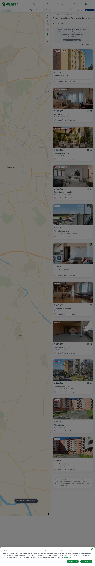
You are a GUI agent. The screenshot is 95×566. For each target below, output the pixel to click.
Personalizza (73, 561)
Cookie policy (67, 557)
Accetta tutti (86, 561)
